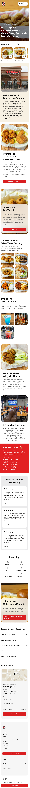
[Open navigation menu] (25, 3)
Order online (14, 714)
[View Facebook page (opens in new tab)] (3, 779)
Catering (4, 734)
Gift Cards (5, 746)
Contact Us (5, 748)
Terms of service (6, 768)
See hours (23, 709)
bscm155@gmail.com (8, 704)
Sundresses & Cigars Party (10, 739)
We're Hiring (6, 743)
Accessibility (5, 771)
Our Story (5, 741)
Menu (21, 3)
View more (6, 499)
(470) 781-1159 (7, 700)
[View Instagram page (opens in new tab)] (6, 779)
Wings (4, 736)
